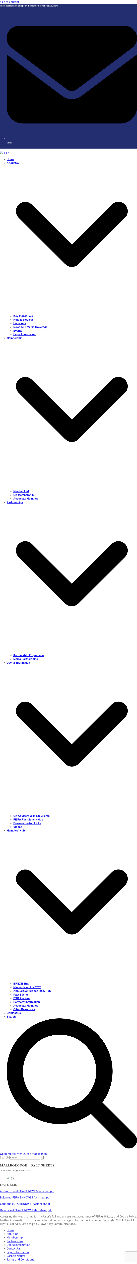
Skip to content (9, 2)
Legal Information (18, 1252)
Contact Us (14, 1248)
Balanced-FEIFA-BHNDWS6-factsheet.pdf (25, 1197)
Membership (15, 1237)
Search (4, 1157)
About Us (12, 1234)
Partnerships (15, 1241)
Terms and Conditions (20, 1259)
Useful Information (18, 1245)
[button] (24, 1154)
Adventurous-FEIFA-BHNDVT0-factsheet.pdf (27, 1191)
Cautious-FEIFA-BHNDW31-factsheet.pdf (25, 1204)
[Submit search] (42, 1157)
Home (10, 1230)
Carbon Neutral (16, 1256)
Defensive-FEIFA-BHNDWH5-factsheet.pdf (26, 1210)
